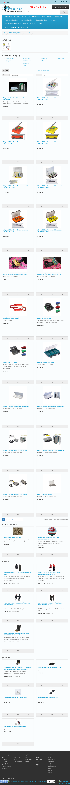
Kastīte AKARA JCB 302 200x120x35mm (50, 406)
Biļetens (38, 765)
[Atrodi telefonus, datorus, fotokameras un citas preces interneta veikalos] (27, 781)
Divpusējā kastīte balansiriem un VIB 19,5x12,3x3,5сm (15, 186)
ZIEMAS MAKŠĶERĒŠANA (27, 20)
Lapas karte (17, 763)
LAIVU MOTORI (58, 16)
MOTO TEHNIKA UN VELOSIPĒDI (37, 16)
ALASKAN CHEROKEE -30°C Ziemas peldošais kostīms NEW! (49, 573)
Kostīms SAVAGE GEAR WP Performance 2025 (17, 573)
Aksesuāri (27, 33)
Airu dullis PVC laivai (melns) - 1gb (49, 668)
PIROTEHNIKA (53, 20)
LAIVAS (24, 16)
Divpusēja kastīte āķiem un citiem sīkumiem (14, 98)
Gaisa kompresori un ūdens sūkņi (51, 759)
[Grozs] (63, 2)
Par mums (4, 757)
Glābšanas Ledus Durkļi (11, 318)
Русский (7, 2)
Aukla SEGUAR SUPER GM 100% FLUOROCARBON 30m (48, 538)
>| (21, 520)
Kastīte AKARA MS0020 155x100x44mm (50, 450)
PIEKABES (49, 16)
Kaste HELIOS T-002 (10, 362)
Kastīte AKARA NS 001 (44, 494)
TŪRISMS (39, 24)
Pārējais (42, 60)
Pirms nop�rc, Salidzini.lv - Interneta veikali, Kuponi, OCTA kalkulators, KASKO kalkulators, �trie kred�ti (64, 782)
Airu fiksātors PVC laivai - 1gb (48, 697)
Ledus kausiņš (43, 58)
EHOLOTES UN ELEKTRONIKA (12, 16)
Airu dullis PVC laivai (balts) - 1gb (15, 697)
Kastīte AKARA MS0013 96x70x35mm (15, 450)
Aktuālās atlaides (38, 7)
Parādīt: (39, 75)
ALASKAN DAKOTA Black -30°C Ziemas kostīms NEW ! (17, 603)
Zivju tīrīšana (60, 58)
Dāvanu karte (28, 759)
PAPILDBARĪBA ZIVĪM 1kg (12, 537)
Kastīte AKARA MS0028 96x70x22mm (15, 494)
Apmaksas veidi (6, 765)
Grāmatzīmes (39, 763)
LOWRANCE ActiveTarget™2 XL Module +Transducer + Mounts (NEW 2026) (17, 668)
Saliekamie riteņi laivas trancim (15, 726)
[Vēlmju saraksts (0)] (61, 2)
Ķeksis (24, 65)
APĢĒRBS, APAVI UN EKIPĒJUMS (13, 24)
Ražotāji (27, 757)
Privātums (4, 768)
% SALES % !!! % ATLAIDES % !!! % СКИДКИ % (16, 27)
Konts (37, 757)
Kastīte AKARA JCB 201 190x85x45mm (16, 406)
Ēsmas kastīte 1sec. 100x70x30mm (15, 274)
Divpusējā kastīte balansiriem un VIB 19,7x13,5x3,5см (49, 186)
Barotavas (8, 62)
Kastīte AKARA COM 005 (45, 362)
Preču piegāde (6, 763)
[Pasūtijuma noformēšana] (66, 2)
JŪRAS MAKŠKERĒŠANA (41, 20)
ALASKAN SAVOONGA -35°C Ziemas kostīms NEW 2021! (50, 603)
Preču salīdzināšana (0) (43, 71)
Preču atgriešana (6, 766)
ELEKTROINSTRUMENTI (29, 24)
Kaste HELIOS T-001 (44, 318)
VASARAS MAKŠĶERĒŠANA (11, 20)
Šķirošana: (6, 75)
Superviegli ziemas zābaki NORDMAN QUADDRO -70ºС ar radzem (16, 634)
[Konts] (58, 2)
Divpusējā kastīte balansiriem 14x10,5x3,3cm (47, 98)
